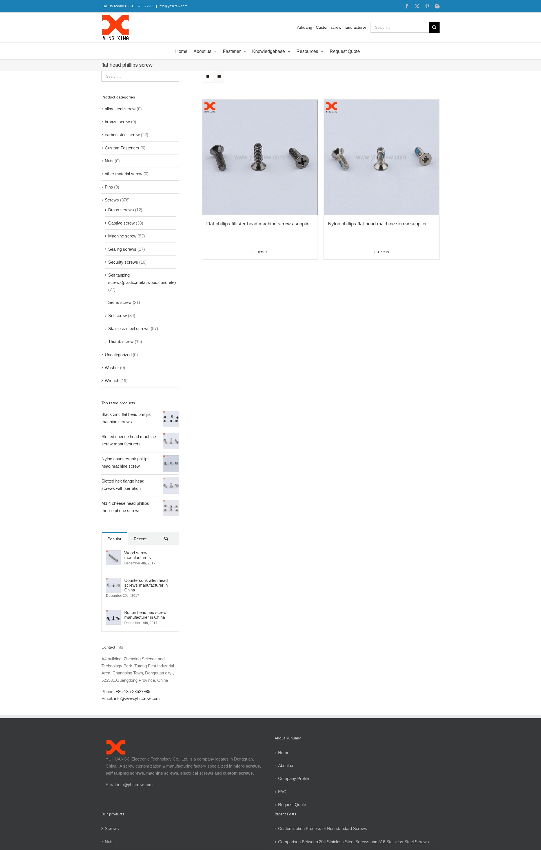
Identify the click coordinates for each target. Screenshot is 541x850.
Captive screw (121, 223)
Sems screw (120, 302)
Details (261, 252)
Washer (112, 367)
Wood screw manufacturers (137, 555)
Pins (109, 187)
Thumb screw (121, 341)
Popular (114, 539)
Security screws (123, 262)
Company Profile (293, 778)
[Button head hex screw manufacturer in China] (113, 613)
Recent (140, 539)
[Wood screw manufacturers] (113, 553)
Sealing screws (122, 249)
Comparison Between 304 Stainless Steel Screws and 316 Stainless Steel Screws (353, 841)
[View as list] (218, 76)
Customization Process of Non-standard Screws (323, 828)
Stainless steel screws (129, 328)
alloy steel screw (120, 108)
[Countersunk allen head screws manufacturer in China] (113, 581)
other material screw (123, 173)
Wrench (112, 380)
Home (283, 752)
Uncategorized (118, 354)
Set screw (117, 315)
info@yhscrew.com (173, 6)
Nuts (109, 160)
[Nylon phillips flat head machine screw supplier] (381, 157)
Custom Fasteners (122, 147)
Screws (112, 200)
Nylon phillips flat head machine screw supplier (377, 223)
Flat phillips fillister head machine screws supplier (258, 223)
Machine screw (122, 236)
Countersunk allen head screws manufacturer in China (146, 585)
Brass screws (121, 209)
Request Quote (292, 804)
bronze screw (117, 121)
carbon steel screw (122, 134)
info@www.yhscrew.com (137, 698)
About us (286, 765)
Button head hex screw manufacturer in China (145, 615)
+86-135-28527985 (133, 691)
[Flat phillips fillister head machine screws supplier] (260, 157)
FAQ (282, 791)
